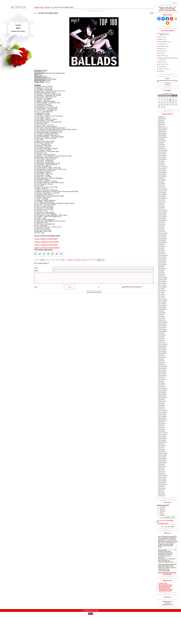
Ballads (70, 259)
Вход (175, 10)
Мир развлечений (164, 587)
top (82, 259)
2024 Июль (161, 449)
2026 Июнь (161, 492)
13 (173, 100)
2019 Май (161, 336)
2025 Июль (161, 471)
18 (167, 102)
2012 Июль (161, 185)
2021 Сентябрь (162, 388)
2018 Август (162, 320)
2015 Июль (161, 251)
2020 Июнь (161, 360)
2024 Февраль (162, 442)
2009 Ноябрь (162, 131)
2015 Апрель (162, 246)
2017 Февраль (162, 286)
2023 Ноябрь (162, 436)
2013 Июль (161, 207)
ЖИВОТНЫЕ (163, 69)
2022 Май (161, 403)
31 (164, 107)
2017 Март (161, 288)
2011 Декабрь (162, 172)
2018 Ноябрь (162, 325)
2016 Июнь (161, 272)
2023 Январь (162, 418)
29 (159, 107)
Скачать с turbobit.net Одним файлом (46, 244)
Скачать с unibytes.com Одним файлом (46, 247)
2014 (42, 7)
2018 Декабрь (162, 327)
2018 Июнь (161, 316)
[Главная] (174, 3)
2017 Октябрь (162, 301)
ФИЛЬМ (161, 48)
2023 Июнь (161, 427)
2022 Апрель (162, 401)
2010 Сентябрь (162, 150)
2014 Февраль (162, 220)
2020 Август (162, 364)
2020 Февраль (162, 353)
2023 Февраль (162, 419)
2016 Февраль (162, 264)
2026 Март (161, 486)
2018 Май (161, 314)
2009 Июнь (161, 122)
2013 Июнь (161, 205)
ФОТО (161, 37)
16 (162, 102)
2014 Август (162, 231)
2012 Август (162, 187)
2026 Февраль (162, 484)
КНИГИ (161, 51)
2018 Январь (162, 307)
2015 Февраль (162, 242)
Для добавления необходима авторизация (167, 573)
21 (176, 102)
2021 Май (161, 381)
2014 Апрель (162, 224)
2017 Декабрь (162, 305)
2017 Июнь (161, 294)
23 (162, 104)
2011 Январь (162, 157)
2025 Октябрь (162, 477)
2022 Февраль (162, 397)
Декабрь (47, 7)
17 (164, 102)
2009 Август (162, 126)
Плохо (162, 513)
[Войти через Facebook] (167, 19)
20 (173, 102)
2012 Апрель (162, 179)
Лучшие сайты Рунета (166, 589)
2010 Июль (161, 146)
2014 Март (161, 222)
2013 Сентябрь (162, 211)
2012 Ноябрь (162, 192)
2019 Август (162, 342)
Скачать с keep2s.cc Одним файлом (45, 239)
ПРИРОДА (162, 66)
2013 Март (161, 200)
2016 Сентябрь (162, 277)
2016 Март (161, 266)
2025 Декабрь (162, 480)
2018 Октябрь (162, 323)
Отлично (162, 507)
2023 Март (161, 421)
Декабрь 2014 (167, 93)
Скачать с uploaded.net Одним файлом (46, 241)
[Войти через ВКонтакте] (163, 19)
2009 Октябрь (162, 129)
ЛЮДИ (161, 71)
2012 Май (161, 181)
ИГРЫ (160, 53)
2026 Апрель (162, 488)
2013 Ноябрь (162, 214)
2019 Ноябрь (162, 347)
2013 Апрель (162, 201)
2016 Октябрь (162, 279)
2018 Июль (161, 318)
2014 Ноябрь (162, 237)
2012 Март (161, 177)
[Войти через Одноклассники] (167, 23)
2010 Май (161, 142)
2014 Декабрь (162, 238)
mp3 (74, 259)
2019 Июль (161, 340)
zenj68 (62, 259)
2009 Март (161, 116)
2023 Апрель (162, 423)
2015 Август (162, 253)
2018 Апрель (162, 312)
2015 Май (161, 248)
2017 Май (161, 292)
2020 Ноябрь (162, 370)
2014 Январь (162, 218)
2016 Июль (161, 273)
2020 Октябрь (162, 368)
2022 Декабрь (162, 416)
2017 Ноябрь (162, 303)
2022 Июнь (161, 405)
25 (167, 104)
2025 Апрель (162, 466)
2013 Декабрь (162, 216)
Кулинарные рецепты (165, 590)
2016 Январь (162, 262)
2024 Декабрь (162, 458)
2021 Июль (161, 384)
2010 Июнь (161, 144)
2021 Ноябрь (162, 392)
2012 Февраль (162, 176)
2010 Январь (162, 135)
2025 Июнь (161, 469)
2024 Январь (162, 440)
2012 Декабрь (162, 194)
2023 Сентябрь (162, 432)
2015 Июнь (161, 249)
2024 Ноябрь (162, 456)
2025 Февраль (162, 462)
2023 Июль (161, 429)
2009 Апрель (162, 118)
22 (159, 104)
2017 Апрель (162, 290)
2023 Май (161, 425)
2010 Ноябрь (162, 153)
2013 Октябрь (162, 213)
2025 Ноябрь (162, 479)
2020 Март (161, 355)
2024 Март (161, 444)
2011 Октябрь (162, 168)
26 (170, 104)
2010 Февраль (162, 137)
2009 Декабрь (162, 133)
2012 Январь (162, 174)
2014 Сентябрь (162, 233)
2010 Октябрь (162, 152)
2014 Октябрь (162, 235)
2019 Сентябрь (162, 344)
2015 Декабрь (162, 261)
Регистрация (168, 10)
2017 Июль (161, 296)
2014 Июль (161, 229)
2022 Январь (162, 395)
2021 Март (161, 377)
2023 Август (162, 431)
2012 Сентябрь (162, 188)
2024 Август (162, 451)
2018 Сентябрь (162, 322)
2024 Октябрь (162, 455)
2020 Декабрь (162, 371)
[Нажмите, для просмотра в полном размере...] (94, 66)
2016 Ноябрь (162, 281)
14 (176, 100)
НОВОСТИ (162, 33)
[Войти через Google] (176, 19)
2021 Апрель (162, 379)
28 (176, 104)
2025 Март (161, 464)
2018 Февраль (162, 309)
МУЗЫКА (42, 259)
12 (52, 7)
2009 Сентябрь (162, 128)
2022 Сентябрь (162, 410)
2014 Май (161, 225)
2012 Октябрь (162, 190)
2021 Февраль (162, 375)
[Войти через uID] (159, 19)
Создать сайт (163, 583)
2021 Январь (162, 373)
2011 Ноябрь (162, 170)
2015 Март (161, 244)
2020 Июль (161, 362)
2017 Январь (162, 285)
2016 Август (162, 275)
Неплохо (162, 511)
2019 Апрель (162, 334)
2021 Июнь (161, 383)
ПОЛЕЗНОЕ (162, 64)
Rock (85, 259)
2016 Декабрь (162, 283)
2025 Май (161, 468)
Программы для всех (165, 586)
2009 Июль (161, 124)
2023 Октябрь (162, 434)
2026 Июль (161, 493)
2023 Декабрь (162, 438)
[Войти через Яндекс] (171, 19)
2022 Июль (161, 407)
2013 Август (162, 209)
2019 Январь (162, 329)
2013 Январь (162, 196)
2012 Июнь (161, 183)
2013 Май (161, 203)
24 (164, 104)
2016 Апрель (162, 268)
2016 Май (161, 270)
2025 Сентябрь (162, 475)
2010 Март (161, 139)
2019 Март (161, 333)
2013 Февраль (162, 198)
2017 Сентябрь (162, 299)
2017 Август (162, 298)
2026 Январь (162, 482)
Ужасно (162, 515)
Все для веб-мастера (165, 584)
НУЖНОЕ (162, 62)
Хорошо (162, 509)
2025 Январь (162, 460)
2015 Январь (162, 240)
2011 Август (161, 164)
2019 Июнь (161, 338)
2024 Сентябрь (162, 453)
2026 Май (161, 490)
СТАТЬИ (161, 44)
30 (162, 107)
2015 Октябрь (162, 257)
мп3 (77, 259)
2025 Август (162, 473)
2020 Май (161, 359)
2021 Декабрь (162, 394)
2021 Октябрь (162, 390)
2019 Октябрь (162, 346)
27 (173, 104)
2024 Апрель (162, 445)
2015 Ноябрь (162, 259)
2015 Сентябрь (162, 255)
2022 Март (161, 399)
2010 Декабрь (162, 155)
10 (164, 100)
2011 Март (161, 161)
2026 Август (162, 495)
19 (170, 102)
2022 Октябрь (162, 412)
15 (159, 102)
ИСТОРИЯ (162, 55)
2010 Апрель (162, 140)
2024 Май (161, 447)
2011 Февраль (162, 159)
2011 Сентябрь (162, 166)
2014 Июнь (161, 227)
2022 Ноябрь (162, 414)
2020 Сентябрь (162, 366)
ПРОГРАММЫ (163, 41)
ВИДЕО (161, 39)
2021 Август (162, 386)
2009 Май (161, 120)
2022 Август (162, 408)
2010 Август (162, 148)
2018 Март (161, 310)
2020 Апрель (162, 357)
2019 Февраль (162, 331)
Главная (36, 7)
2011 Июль (161, 163)
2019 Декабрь (162, 349)
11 (167, 100)
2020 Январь (162, 351)
